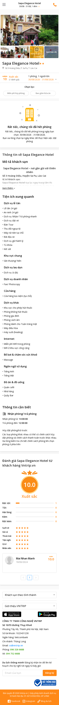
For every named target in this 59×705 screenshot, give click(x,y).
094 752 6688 (13, 653)
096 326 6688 (17, 649)
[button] (29, 5)
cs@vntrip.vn (16, 645)
